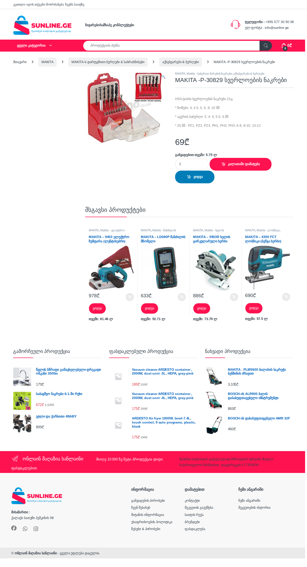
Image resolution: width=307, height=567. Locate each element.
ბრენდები (192, 522)
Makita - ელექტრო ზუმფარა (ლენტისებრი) (107, 232)
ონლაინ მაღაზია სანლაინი (36, 553)
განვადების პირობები (148, 500)
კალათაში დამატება (244, 164)
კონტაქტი (192, 500)
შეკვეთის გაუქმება (199, 507)
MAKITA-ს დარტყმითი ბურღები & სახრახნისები (107, 62)
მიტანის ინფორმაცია (147, 515)
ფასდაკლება (195, 529)
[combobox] (171, 46)
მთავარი (20, 62)
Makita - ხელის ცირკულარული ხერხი (208, 232)
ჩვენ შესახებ (140, 507)
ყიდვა (198, 177)
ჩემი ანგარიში (249, 500)
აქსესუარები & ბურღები (180, 62)
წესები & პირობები (145, 529)
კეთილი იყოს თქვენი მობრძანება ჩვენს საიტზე (48, 4)
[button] (163, 77)
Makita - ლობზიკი (268, 230)
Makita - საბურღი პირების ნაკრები (209, 73)
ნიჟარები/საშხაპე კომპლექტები (109, 25)
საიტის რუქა (194, 515)
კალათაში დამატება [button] (126, 297)
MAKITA (47, 62)
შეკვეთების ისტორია (254, 507)
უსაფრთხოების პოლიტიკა (151, 522)
